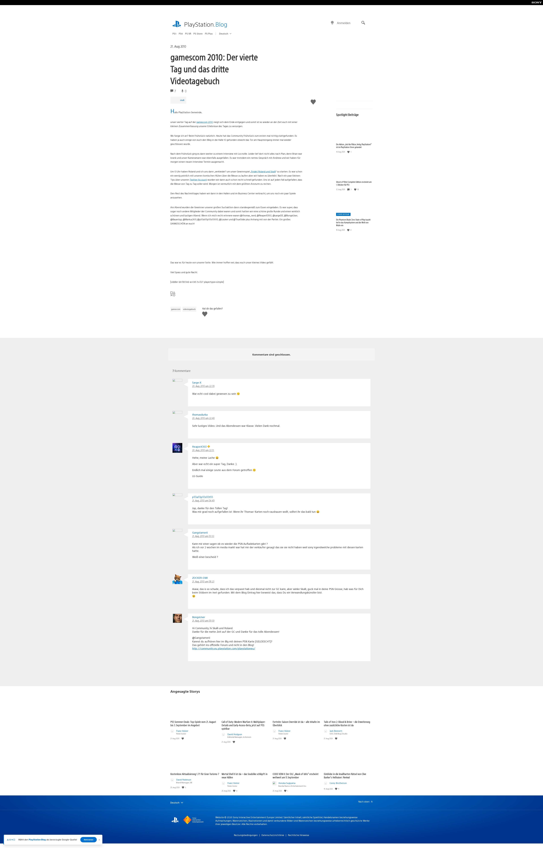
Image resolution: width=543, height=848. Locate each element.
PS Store (198, 33)
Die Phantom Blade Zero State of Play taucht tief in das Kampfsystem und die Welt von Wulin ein (353, 222)
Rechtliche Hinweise (298, 835)
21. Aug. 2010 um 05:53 (203, 536)
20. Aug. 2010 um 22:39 (203, 386)
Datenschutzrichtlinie (272, 835)
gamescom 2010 (204, 122)
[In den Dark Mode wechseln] (332, 23)
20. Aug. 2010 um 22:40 (203, 418)
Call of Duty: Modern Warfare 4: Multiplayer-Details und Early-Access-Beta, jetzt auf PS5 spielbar (243, 725)
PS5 (174, 33)
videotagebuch (189, 309)
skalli (182, 100)
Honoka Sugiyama (286, 783)
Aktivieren (88, 840)
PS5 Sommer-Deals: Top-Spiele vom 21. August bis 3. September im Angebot (193, 723)
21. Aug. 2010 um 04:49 (203, 500)
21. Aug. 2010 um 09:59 (203, 620)
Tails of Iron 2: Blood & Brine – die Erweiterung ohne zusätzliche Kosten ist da (347, 723)
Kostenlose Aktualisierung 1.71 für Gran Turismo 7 (194, 774)
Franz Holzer (182, 730)
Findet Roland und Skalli (263, 171)
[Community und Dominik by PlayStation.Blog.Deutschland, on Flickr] (192, 252)
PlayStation (205, 24)
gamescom (175, 309)
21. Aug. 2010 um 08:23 (203, 581)
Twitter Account (198, 179)
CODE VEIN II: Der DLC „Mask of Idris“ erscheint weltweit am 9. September (295, 775)
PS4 (181, 33)
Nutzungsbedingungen (246, 835)
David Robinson (183, 779)
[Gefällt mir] (348, 151)
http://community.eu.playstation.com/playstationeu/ (223, 648)
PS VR (188, 33)
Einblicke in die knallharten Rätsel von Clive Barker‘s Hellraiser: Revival (345, 775)
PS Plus (209, 33)
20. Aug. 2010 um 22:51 (203, 450)
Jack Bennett (336, 730)
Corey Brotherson (338, 783)
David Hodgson (234, 734)
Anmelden (343, 23)
